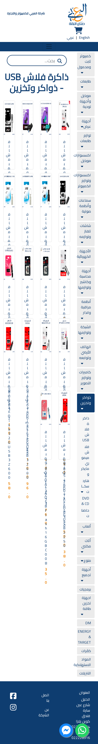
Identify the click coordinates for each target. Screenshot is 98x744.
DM (88, 622)
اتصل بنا (45, 698)
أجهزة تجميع (86, 572)
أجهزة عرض (86, 123)
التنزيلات (85, 673)
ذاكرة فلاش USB (86, 429)
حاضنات (85, 513)
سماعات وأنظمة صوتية (85, 206)
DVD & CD (85, 501)
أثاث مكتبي (86, 543)
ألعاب (87, 526)
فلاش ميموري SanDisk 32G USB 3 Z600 (8, 418)
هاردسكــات (85, 486)
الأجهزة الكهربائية (84, 253)
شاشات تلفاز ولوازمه (85, 231)
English (84, 37)
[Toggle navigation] (49, 46)
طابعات (85, 81)
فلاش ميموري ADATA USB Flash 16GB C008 (45, 497)
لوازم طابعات (85, 138)
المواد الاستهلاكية (82, 662)
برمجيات (85, 589)
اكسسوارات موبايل (82, 158)
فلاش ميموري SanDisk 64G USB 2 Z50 (63, 488)
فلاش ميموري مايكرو (85, 460)
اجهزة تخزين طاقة (86, 603)
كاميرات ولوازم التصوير (85, 377)
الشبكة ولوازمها (84, 329)
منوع (87, 560)
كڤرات (86, 650)
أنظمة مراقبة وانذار (86, 307)
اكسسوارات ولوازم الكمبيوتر (82, 180)
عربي (70, 37)
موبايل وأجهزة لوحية (85, 101)
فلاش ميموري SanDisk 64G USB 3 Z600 (26, 418)
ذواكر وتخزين (85, 400)
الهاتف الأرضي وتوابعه (85, 352)
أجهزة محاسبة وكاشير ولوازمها (84, 279)
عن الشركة (44, 712)
